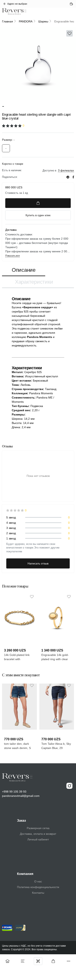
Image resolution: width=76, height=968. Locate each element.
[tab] (23, 270)
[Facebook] (73, 177)
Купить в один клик (38, 215)
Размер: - (8, 139)
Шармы (43, 21)
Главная (7, 21)
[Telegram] (67, 177)
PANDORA (25, 21)
